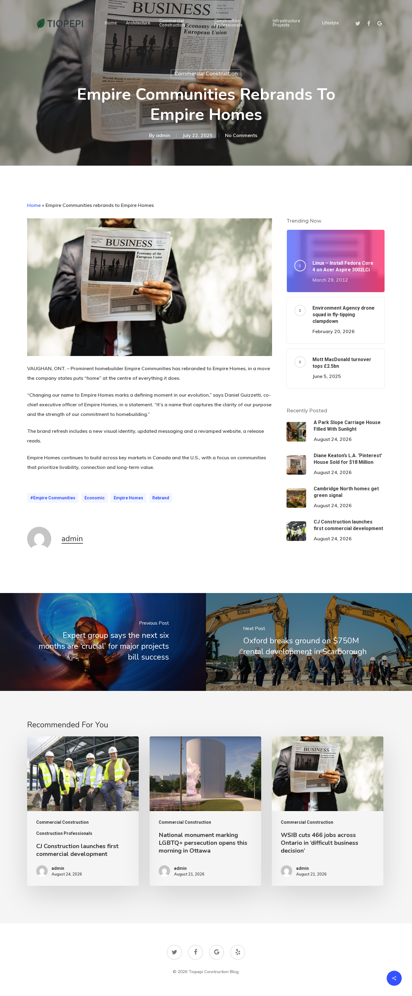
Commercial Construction (206, 73)
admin (163, 136)
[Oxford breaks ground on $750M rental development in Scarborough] (309, 642)
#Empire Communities (52, 497)
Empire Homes (128, 497)
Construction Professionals (64, 833)
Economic (94, 497)
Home (34, 205)
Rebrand (160, 497)
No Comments (241, 136)
